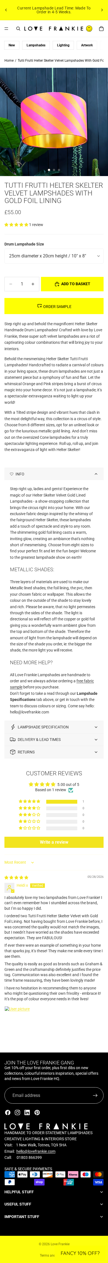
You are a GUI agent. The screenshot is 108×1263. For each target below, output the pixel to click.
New (12, 45)
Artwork (87, 45)
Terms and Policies (54, 1255)
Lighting (63, 45)
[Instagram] (17, 1112)
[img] (16, 877)
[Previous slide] (6, 10)
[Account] (89, 28)
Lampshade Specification (43, 727)
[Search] (18, 28)
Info (20, 474)
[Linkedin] (27, 1112)
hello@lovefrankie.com (35, 1151)
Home (9, 60)
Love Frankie (60, 1244)
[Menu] (6, 28)
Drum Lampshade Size (24, 244)
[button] (16, 224)
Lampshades (36, 45)
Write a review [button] (54, 842)
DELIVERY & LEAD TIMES (39, 739)
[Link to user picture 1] (17, 1019)
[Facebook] (7, 1112)
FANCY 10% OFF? (80, 1253)
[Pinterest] (37, 1112)
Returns (26, 752)
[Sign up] (95, 1095)
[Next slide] (102, 10)
